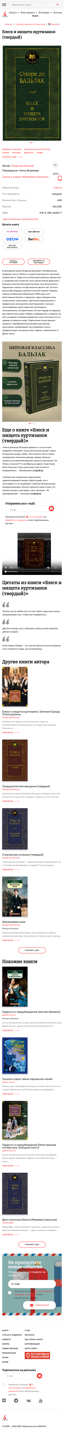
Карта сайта (31, 1348)
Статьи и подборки (12, 1335)
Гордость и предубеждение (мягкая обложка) (31, 1012)
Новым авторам (10, 1348)
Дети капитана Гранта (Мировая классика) (29, 1219)
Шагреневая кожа (13, 922)
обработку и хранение (16, 520)
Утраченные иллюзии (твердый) (22, 854)
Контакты (29, 1335)
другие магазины (12, 247)
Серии (5, 1358)
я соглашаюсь (36, 517)
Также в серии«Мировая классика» (25, 177)
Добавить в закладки (39, 262)
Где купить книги (34, 1339)
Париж (5, 153)
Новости (6, 1339)
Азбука (13, 12)
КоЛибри (43, 12)
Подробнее (7, 733)
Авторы (6, 1344)
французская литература (37, 149)
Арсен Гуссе (8, 1082)
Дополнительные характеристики (20, 219)
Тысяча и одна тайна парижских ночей (27, 1079)
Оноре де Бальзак (22, 165)
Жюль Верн (8, 1222)
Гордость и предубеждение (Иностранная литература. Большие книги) (29, 1146)
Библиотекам (9, 1353)
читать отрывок (13, 262)
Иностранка (27, 12)
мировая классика (11, 149)
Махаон (57, 12)
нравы (40, 153)
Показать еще (9, 157)
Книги (35, 16)
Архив (5, 1362)
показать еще (32, 950)
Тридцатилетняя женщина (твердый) (26, 786)
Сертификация (32, 1344)
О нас (27, 1330)
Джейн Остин (9, 1015)
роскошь (16, 153)
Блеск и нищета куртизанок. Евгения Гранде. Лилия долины (31, 713)
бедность (29, 153)
